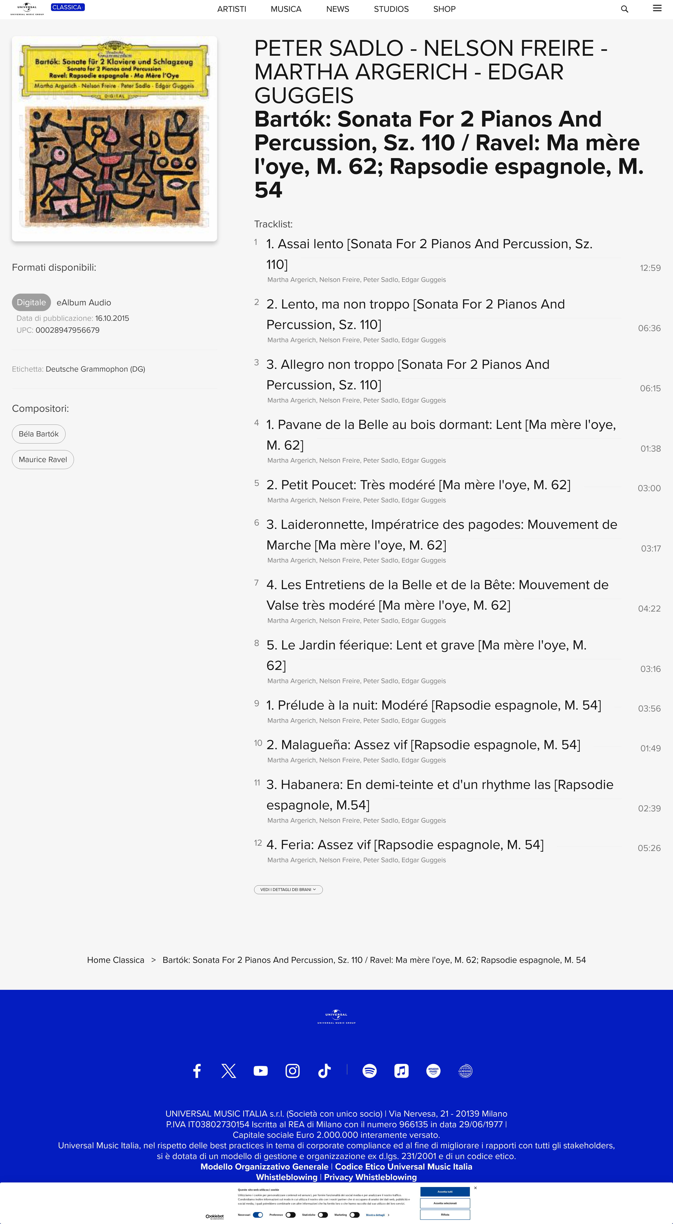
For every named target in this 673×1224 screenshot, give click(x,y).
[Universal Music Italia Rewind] (465, 1071)
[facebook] (197, 1071)
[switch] (291, 1215)
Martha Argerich (361, 71)
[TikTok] (324, 1071)
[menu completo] (657, 8)
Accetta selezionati (445, 1203)
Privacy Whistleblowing (370, 1177)
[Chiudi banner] (475, 1188)
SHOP (444, 9)
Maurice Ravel (43, 459)
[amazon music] (433, 1071)
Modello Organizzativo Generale (264, 1166)
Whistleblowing (287, 1177)
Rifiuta (445, 1214)
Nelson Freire (508, 47)
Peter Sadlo (329, 47)
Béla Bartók (39, 434)
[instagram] (292, 1071)
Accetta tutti (445, 1191)
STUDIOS (391, 9)
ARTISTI (231, 9)
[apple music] (401, 1071)
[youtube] (260, 1071)
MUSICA (286, 9)
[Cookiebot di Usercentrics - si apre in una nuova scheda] (214, 1217)
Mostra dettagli (375, 1214)
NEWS (337, 9)
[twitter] (228, 1071)
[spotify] (369, 1071)
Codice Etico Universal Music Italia (404, 1166)
